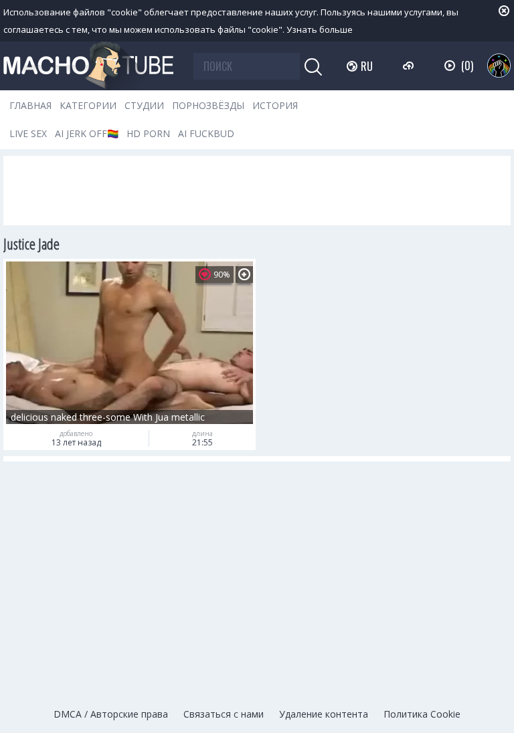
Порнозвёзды (208, 105)
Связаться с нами (223, 714)
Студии (144, 105)
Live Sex (28, 133)
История (275, 105)
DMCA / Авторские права (111, 714)
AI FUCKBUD (206, 133)
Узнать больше (319, 29)
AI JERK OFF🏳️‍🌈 (86, 133)
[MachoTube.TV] (88, 65)
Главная (30, 105)
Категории (88, 105)
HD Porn (148, 133)
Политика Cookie (421, 714)
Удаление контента (323, 714)
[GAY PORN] (499, 65)
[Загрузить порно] (410, 65)
